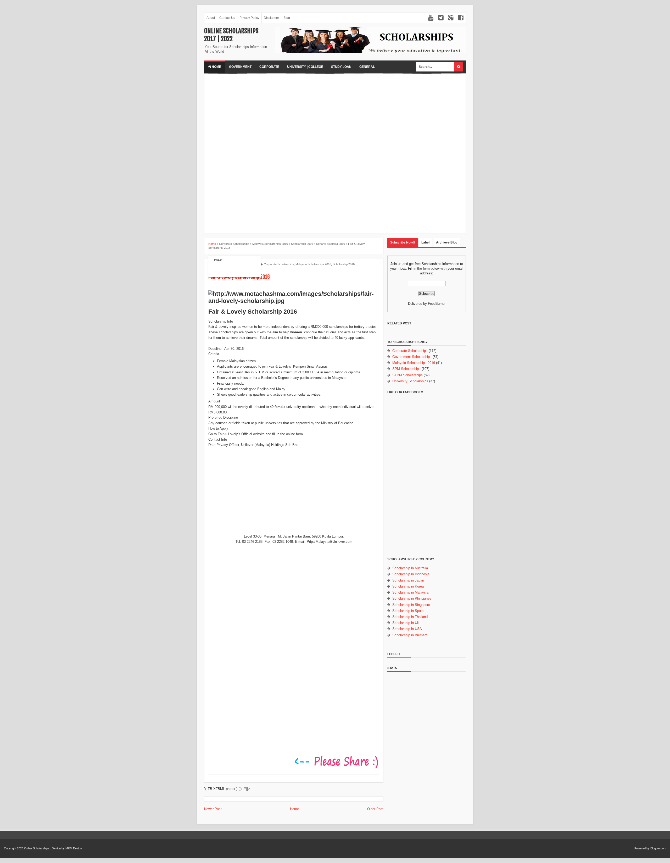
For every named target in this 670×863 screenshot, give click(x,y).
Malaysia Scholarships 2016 (313, 264)
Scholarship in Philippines (411, 598)
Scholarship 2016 (344, 264)
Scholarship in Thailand (410, 617)
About (210, 18)
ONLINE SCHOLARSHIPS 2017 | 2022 (231, 35)
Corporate (269, 67)
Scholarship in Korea (408, 586)
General (367, 67)
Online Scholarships (36, 848)
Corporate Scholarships (279, 264)
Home (216, 67)
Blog (286, 18)
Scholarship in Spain (407, 611)
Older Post (375, 809)
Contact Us (227, 18)
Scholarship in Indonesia (410, 574)
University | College (305, 67)
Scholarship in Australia (410, 568)
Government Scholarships (412, 357)
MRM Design (73, 848)
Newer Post (213, 809)
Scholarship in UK (406, 623)
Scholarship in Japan (408, 580)
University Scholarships (410, 381)
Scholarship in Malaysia (410, 592)
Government (240, 67)
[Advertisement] (335, 115)
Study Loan (341, 67)
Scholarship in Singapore (411, 605)
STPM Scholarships (407, 375)
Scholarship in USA (407, 629)
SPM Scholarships (406, 369)
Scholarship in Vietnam (409, 635)
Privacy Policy (249, 18)
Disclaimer (271, 18)
